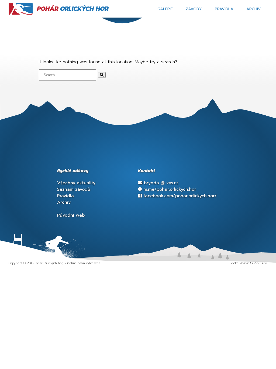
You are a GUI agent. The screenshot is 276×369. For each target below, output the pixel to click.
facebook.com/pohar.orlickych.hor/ (179, 196)
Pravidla (224, 9)
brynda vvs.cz (160, 183)
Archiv (253, 9)
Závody (194, 9)
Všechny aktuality (76, 183)
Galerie (165, 9)
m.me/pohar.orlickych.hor (169, 189)
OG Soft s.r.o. (258, 263)
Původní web (71, 215)
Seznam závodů (73, 189)
